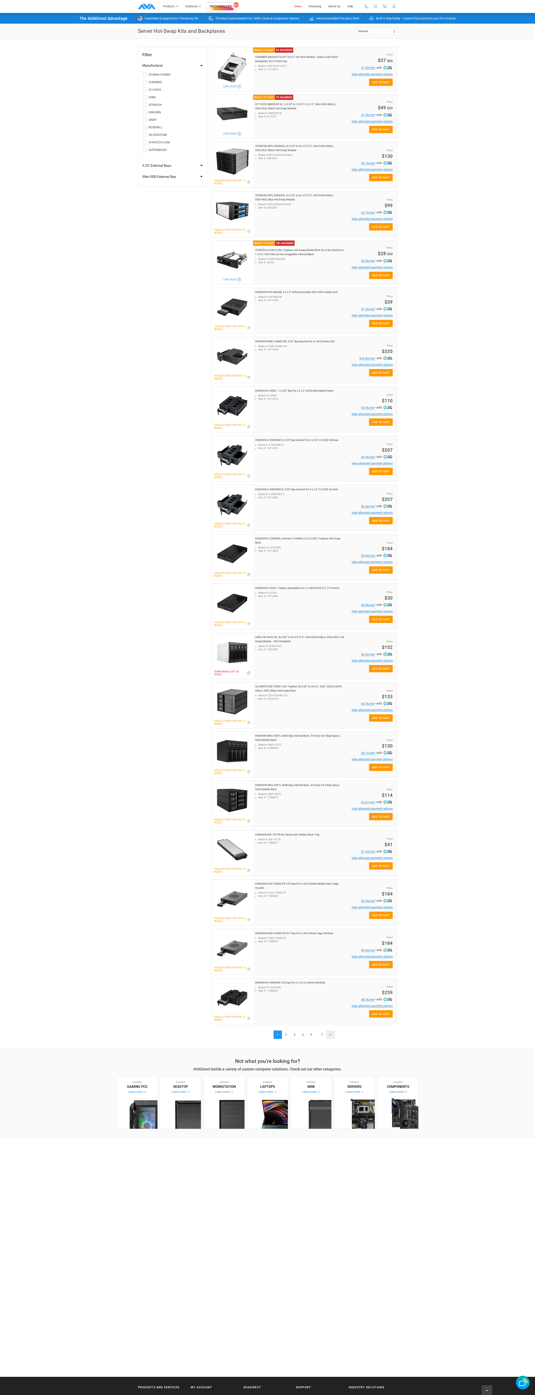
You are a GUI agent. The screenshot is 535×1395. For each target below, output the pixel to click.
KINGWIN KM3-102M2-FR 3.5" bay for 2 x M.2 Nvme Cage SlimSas (294, 933)
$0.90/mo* (368, 260)
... (316, 1034)
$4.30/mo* (368, 703)
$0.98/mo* (368, 605)
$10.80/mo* (367, 358)
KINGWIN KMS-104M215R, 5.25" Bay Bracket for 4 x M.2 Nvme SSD (295, 341)
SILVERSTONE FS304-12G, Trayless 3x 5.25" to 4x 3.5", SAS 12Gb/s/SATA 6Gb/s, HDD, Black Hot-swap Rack (298, 688)
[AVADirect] (147, 6)
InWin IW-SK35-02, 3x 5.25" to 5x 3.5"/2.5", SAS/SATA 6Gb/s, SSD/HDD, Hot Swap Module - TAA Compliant (299, 639)
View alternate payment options (372, 74)
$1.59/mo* (368, 115)
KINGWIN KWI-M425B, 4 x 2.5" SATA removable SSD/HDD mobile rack (296, 292)
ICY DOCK (155, 89)
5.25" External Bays (156, 166)
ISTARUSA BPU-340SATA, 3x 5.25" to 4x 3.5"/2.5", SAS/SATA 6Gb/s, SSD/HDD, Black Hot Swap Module (294, 148)
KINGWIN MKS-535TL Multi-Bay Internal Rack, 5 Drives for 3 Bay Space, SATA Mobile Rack (297, 737)
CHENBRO (155, 82)
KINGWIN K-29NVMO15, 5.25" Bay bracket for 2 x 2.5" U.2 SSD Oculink (296, 489)
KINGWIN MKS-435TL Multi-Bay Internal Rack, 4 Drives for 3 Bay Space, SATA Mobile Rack (297, 787)
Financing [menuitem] (314, 6)
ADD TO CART (381, 82)
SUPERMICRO (158, 150)
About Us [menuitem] (334, 6)
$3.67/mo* (368, 802)
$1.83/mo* (368, 67)
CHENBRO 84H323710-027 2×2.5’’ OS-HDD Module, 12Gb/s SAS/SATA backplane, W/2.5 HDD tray (296, 59)
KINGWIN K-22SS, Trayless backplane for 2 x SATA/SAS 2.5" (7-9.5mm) (297, 588)
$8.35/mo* (368, 999)
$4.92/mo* (368, 654)
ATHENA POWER (159, 74)
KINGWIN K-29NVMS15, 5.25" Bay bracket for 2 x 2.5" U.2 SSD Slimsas (296, 440)
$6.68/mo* (368, 457)
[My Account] (394, 6)
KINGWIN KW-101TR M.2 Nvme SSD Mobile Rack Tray (287, 834)
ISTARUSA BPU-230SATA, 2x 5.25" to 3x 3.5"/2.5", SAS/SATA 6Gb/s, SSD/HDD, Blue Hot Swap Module (294, 197)
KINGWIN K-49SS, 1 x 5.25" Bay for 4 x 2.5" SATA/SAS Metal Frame (294, 390)
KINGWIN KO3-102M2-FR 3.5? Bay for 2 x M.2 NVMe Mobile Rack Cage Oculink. (297, 885)
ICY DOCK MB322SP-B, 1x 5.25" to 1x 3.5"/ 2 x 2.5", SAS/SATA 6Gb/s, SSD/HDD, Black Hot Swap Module (295, 106)
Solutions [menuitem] (191, 6)
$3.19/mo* (368, 212)
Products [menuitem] (169, 6)
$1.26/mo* (368, 309)
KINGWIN (155, 112)
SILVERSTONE (158, 134)
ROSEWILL (156, 127)
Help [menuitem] (350, 6)
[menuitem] (223, 6)
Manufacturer (152, 66)
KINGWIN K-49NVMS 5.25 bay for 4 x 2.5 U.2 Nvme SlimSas (290, 982)
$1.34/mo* (368, 851)
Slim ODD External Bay (159, 177)
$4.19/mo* (368, 163)
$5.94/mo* (368, 555)
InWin (152, 97)
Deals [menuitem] (297, 6)
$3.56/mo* (368, 407)
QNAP (153, 119)
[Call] (366, 6)
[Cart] (385, 6)
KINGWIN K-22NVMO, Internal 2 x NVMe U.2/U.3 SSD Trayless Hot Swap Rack (297, 540)
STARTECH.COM (159, 142)
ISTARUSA (155, 104)
